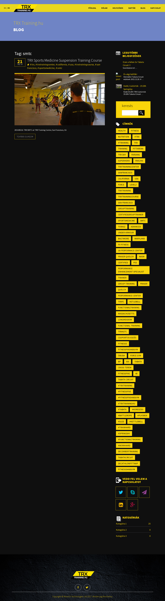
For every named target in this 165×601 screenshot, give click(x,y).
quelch (122, 289)
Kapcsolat (155, 8)
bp (119, 361)
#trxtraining (125, 385)
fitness (135, 130)
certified (123, 262)
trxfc (121, 301)
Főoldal (92, 8)
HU (9, 8)
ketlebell (134, 301)
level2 (133, 184)
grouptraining (126, 208)
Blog (142, 8)
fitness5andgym (126, 469)
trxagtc (122, 331)
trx (33, 64)
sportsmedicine (47, 67)
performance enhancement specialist (131, 270)
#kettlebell (136, 421)
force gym (135, 355)
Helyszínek (117, 8)
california (62, 64)
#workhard (124, 445)
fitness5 (122, 343)
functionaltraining (128, 307)
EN (5, 8)
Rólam (104, 8)
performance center (129, 295)
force (121, 184)
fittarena (138, 148)
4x (136, 373)
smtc (59, 67)
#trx (136, 136)
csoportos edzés (127, 337)
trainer (122, 277)
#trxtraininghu (126, 403)
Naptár (131, 8)
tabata (138, 361)
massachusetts (126, 313)
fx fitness (123, 244)
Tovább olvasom (25, 136)
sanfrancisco (125, 172)
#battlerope (125, 415)
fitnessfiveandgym (128, 349)
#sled (121, 421)
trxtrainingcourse (85, 64)
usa (71, 64)
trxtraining (124, 190)
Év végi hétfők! (130, 74)
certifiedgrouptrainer (130, 214)
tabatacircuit (125, 457)
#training (123, 142)
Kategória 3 (121, 536)
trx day (122, 154)
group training (126, 283)
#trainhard (124, 427)
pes (135, 262)
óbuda (121, 355)
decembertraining (128, 451)
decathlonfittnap (128, 463)
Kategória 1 (121, 523)
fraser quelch (126, 256)
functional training (129, 325)
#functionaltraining (129, 439)
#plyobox (142, 415)
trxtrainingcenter (46, 64)
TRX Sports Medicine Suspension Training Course (64, 60)
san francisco (125, 202)
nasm (141, 256)
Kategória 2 (121, 529)
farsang (135, 154)
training (122, 148)
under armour (126, 232)
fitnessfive (124, 373)
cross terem (124, 367)
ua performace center (130, 250)
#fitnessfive (124, 391)
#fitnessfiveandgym (128, 397)
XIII (127, 361)
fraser (143, 283)
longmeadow (125, 319)
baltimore (123, 238)
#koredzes (137, 409)
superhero (124, 160)
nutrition (123, 136)
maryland (139, 238)
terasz (121, 226)
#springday (124, 433)
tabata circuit (125, 379)
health (122, 130)
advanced (136, 226)
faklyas (139, 160)
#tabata (122, 409)
